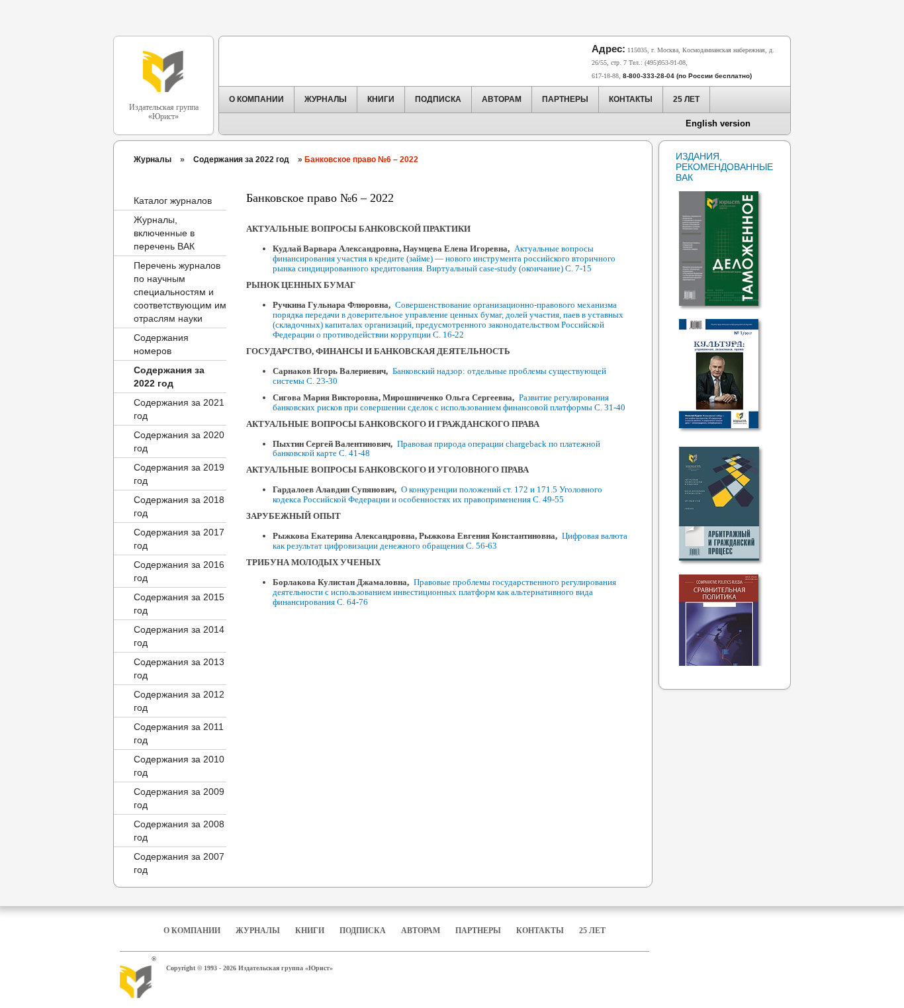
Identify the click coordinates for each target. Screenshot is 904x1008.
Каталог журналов (173, 200)
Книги (309, 930)
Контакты (540, 930)
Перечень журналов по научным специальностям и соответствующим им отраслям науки (180, 292)
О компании (191, 930)
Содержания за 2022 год (241, 159)
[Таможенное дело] (728, 242)
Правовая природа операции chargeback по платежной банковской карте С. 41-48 (436, 449)
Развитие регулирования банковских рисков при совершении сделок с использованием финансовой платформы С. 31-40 (449, 402)
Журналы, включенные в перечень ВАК (164, 233)
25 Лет (592, 930)
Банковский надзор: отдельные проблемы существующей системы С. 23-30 (439, 376)
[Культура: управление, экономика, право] (728, 367)
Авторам (420, 930)
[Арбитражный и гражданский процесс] (728, 498)
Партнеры (478, 930)
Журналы (152, 159)
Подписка (362, 930)
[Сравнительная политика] (728, 625)
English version (718, 123)
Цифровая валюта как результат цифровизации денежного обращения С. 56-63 (450, 541)
